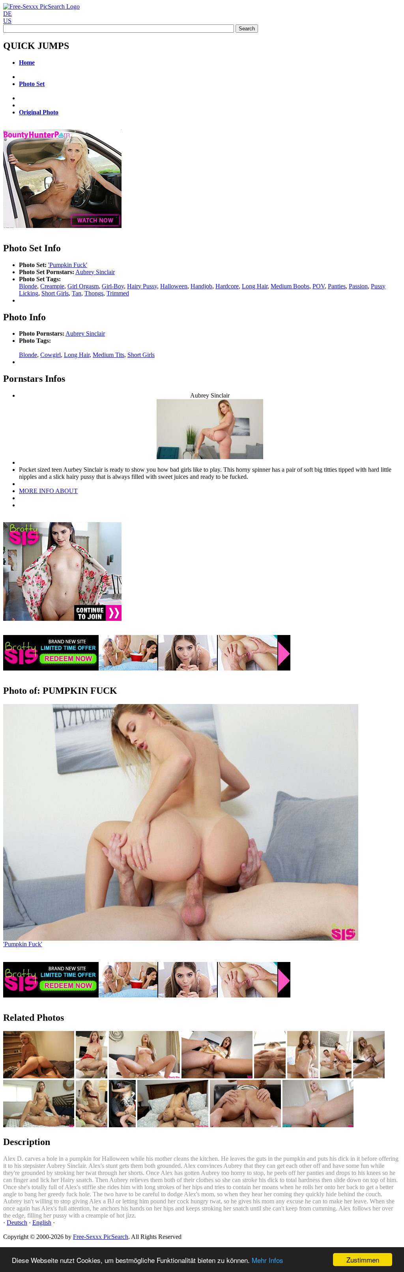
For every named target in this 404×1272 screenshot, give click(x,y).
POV (318, 286)
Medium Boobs (290, 286)
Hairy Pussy (142, 286)
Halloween (173, 286)
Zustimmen (362, 1260)
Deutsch (17, 1222)
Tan (76, 293)
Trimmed (118, 293)
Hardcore (227, 286)
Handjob (201, 286)
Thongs (93, 293)
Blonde (28, 286)
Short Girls (55, 293)
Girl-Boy (113, 286)
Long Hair (254, 286)
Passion (358, 286)
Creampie (52, 286)
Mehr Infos (267, 1260)
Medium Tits (108, 354)
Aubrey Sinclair (95, 272)
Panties (337, 286)
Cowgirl (50, 354)
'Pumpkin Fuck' (67, 264)
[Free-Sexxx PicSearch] (41, 6)
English (41, 1222)
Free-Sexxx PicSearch (100, 1236)
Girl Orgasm (83, 286)
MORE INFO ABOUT (48, 491)
